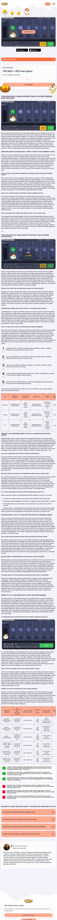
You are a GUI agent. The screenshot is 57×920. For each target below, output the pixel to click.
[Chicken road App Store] (35, 50)
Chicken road (27, 32)
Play (47, 4)
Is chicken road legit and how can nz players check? (19, 812)
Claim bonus (28, 85)
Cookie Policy (8, 911)
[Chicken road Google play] (22, 50)
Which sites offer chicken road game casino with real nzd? (21, 834)
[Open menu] (54, 4)
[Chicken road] (22, 4)
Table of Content (9, 59)
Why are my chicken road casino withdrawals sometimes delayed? (24, 827)
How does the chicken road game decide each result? (20, 819)
